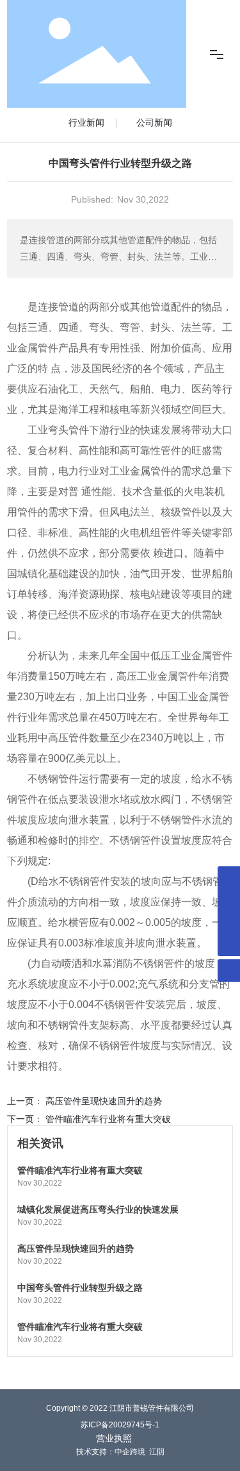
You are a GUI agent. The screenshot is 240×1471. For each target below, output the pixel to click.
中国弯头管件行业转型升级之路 (80, 1287)
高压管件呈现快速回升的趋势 (103, 1101)
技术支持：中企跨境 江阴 (120, 1451)
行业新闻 (86, 122)
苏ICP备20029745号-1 (120, 1424)
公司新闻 (154, 122)
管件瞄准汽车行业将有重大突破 (108, 1119)
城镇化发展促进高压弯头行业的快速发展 (98, 1209)
